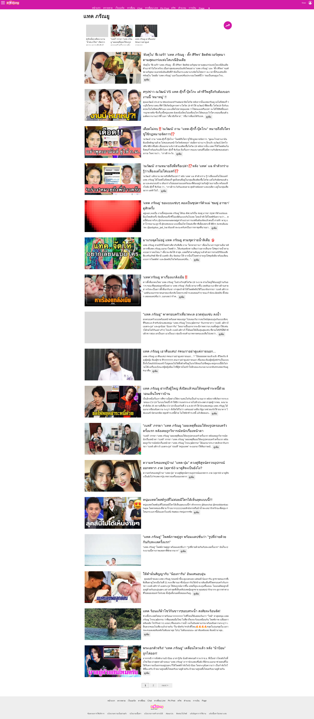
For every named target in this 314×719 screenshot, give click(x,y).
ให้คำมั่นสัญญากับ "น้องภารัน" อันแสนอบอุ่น (174, 574)
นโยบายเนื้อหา (135, 714)
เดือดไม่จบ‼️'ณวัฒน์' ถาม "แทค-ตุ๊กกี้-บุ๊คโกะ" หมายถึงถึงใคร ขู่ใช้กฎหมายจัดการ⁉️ (186, 131)
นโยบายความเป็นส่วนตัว (117, 714)
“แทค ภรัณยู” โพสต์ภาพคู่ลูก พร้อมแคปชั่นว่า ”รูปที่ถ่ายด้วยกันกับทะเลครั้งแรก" (184, 539)
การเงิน (192, 8)
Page (201, 8)
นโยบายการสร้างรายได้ (153, 714)
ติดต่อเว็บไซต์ (181, 714)
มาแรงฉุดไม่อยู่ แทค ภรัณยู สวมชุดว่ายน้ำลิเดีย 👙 (179, 240)
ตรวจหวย (108, 8)
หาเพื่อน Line (151, 8)
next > (165, 685)
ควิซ (173, 8)
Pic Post (164, 8)
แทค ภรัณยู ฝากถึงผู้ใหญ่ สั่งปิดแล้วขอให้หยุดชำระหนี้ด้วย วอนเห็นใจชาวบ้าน (184, 391)
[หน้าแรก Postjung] (12, 2)
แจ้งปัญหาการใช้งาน (198, 714)
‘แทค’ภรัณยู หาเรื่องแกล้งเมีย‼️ (165, 277)
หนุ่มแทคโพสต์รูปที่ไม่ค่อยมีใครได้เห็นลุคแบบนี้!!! (177, 500)
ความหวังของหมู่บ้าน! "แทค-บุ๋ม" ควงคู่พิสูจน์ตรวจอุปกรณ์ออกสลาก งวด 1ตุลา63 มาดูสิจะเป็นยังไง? (184, 465)
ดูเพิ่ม (146, 79)
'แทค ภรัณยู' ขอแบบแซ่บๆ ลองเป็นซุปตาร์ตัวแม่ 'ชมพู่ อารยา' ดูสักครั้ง (186, 205)
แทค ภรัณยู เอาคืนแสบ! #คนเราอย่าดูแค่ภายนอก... (179, 351)
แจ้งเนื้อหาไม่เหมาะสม (218, 714)
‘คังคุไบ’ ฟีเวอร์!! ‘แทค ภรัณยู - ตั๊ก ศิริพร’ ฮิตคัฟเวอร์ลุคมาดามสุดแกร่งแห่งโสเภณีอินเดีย (184, 57)
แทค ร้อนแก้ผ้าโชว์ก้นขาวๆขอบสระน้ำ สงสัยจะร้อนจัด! (181, 611)
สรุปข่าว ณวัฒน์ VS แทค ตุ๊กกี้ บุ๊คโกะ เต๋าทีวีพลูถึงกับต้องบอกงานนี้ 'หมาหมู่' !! (186, 94)
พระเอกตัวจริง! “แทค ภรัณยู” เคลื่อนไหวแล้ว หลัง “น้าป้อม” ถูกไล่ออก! (184, 650)
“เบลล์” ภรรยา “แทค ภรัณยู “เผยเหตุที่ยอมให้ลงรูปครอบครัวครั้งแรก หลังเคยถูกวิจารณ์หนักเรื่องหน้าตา (185, 428)
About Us (169, 714)
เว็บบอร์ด (119, 8)
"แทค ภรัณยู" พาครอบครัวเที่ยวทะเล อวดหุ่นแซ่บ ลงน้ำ (182, 314)
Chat (139, 8)
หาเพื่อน (131, 8)
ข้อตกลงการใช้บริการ (95, 714)
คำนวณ (182, 8)
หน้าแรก (96, 8)
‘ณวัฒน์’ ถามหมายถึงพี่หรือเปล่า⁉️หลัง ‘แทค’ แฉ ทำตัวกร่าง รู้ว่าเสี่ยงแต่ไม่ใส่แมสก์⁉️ (185, 168)
